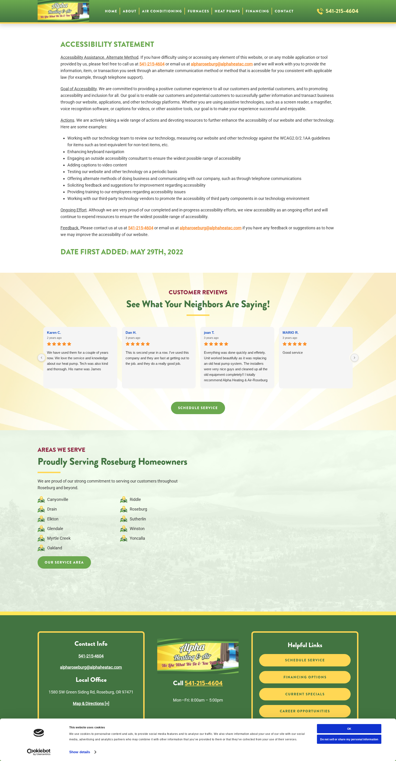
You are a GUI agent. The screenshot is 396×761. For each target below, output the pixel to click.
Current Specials (305, 694)
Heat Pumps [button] (227, 11)
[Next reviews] (354, 358)
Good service (293, 352)
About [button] (130, 11)
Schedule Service (198, 407)
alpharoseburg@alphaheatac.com (222, 64)
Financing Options (305, 677)
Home (111, 11)
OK (349, 728)
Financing (257, 11)
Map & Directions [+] (91, 703)
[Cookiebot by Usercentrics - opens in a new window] (39, 752)
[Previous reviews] (41, 358)
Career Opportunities (305, 711)
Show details (79, 752)
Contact (284, 11)
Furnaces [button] (198, 11)
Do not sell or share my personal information (349, 739)
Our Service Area (64, 562)
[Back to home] (63, 11)
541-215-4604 (342, 11)
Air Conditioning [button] (162, 11)
